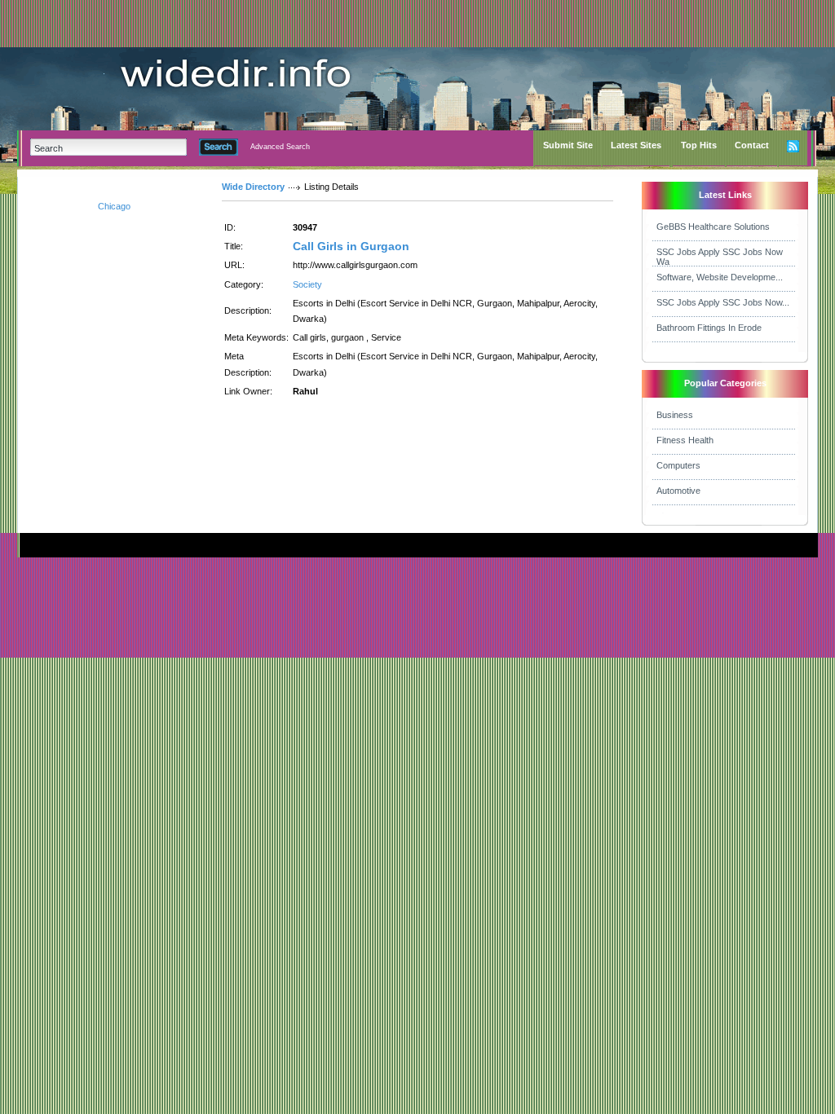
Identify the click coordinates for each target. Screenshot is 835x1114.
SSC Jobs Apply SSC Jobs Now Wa (719, 256)
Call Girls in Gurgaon (351, 246)
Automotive (678, 490)
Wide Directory (253, 187)
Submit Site (568, 145)
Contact (752, 145)
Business (674, 415)
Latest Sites (636, 145)
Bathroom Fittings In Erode (709, 327)
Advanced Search (280, 147)
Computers (678, 465)
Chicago (114, 206)
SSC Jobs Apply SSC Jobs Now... (722, 302)
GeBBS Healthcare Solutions (713, 226)
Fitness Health (685, 440)
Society (307, 284)
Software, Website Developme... (719, 277)
